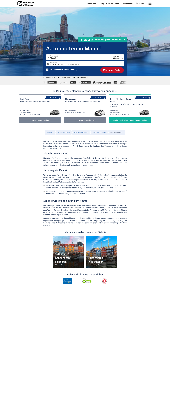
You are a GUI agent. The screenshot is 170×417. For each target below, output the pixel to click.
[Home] (26, 3)
